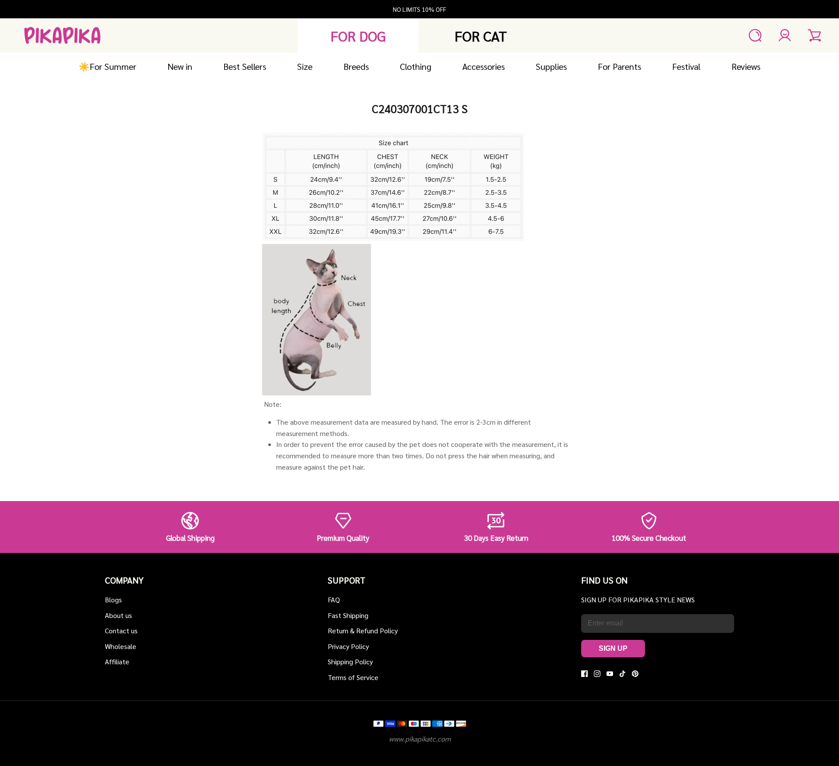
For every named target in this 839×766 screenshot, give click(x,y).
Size (304, 66)
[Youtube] (610, 673)
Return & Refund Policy (363, 630)
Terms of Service (353, 677)
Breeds (356, 66)
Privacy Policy (348, 646)
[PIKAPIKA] (62, 35)
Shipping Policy (350, 661)
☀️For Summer (107, 66)
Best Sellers (244, 66)
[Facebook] (584, 673)
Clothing (415, 66)
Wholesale (120, 646)
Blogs (113, 599)
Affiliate (117, 661)
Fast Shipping (348, 615)
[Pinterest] (635, 673)
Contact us (121, 630)
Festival (686, 66)
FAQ (334, 599)
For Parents (619, 66)
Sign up (613, 648)
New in (179, 66)
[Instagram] (597, 673)
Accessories (483, 66)
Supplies (551, 66)
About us (118, 615)
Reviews (746, 66)
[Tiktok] (622, 673)
